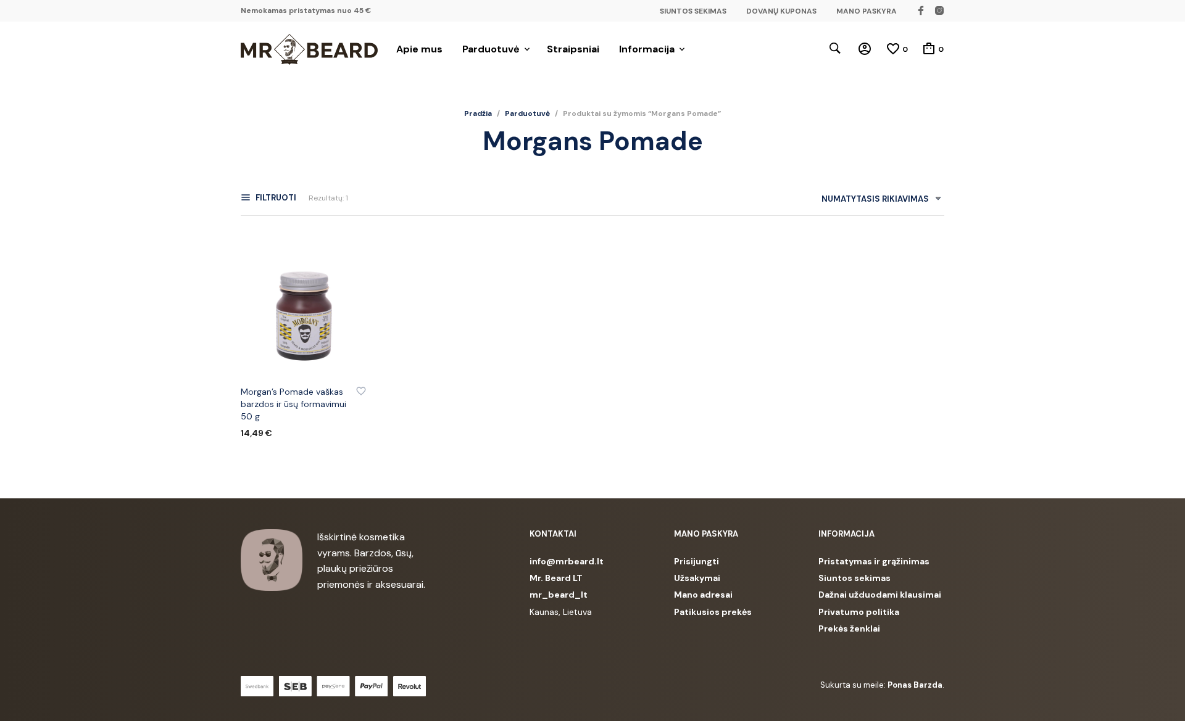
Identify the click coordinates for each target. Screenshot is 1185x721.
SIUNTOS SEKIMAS (693, 11)
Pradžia (478, 113)
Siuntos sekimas (854, 577)
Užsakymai (697, 577)
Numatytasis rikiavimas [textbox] (875, 199)
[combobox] (876, 201)
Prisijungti (696, 561)
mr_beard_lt (559, 594)
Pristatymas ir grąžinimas (873, 561)
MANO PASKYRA (866, 11)
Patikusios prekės (713, 611)
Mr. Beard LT (556, 577)
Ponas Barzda (915, 685)
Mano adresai (703, 594)
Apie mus (419, 49)
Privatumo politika (858, 611)
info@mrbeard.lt (567, 561)
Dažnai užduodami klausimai (879, 594)
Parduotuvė (491, 49)
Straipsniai (573, 49)
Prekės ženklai (849, 628)
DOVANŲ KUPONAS (781, 11)
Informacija (647, 49)
